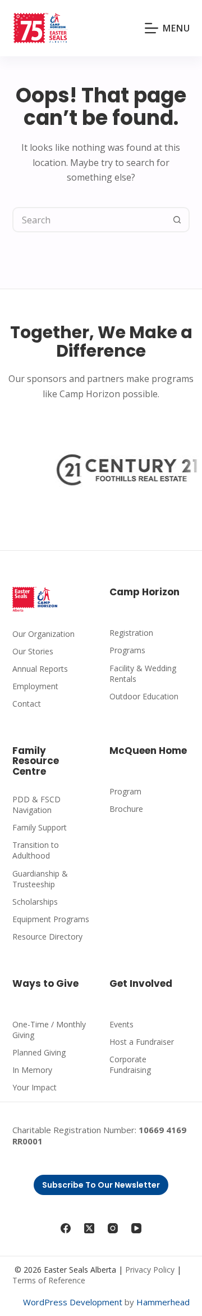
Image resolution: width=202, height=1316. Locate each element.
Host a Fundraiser (141, 1041)
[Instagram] (113, 1228)
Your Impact (34, 1087)
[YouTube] (136, 1228)
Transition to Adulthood (35, 850)
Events (121, 1024)
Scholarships (35, 901)
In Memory (32, 1070)
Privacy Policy (150, 1269)
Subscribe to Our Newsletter (101, 1185)
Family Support (39, 827)
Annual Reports (40, 668)
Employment (35, 686)
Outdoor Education (143, 696)
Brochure (126, 808)
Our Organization (43, 633)
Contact (26, 703)
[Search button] (177, 219)
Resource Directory (47, 936)
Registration (131, 632)
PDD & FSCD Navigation (36, 804)
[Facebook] (66, 1228)
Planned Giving (39, 1052)
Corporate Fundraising (130, 1064)
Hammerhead (163, 1302)
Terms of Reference (48, 1280)
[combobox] (89, 219)
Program (125, 791)
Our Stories (32, 651)
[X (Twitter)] (89, 1228)
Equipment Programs (50, 919)
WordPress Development (72, 1302)
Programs (127, 650)
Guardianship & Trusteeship (40, 879)
